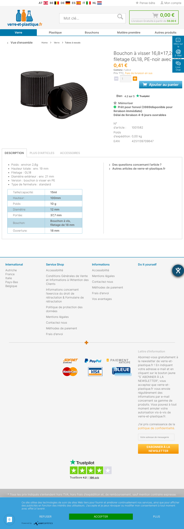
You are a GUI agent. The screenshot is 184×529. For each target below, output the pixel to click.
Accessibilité (54, 270)
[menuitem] (3, 3)
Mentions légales (57, 317)
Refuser (45, 516)
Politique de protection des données (64, 309)
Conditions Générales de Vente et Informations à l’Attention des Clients (67, 280)
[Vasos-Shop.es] (78, 2)
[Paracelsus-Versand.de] (68, 2)
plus (156, 516)
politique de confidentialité (156, 428)
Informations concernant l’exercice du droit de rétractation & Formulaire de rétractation (65, 295)
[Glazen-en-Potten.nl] (99, 2)
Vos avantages (102, 299)
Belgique (11, 286)
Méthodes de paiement (61, 328)
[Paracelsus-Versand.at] (45, 2)
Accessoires (70, 153)
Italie (8, 278)
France (10, 274)
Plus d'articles (42, 153)
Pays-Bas (11, 282)
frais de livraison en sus (138, 73)
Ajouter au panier (163, 84)
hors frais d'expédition (85, 494)
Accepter (101, 516)
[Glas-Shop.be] (56, 2)
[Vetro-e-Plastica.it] (88, 2)
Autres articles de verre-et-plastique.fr (138, 168)
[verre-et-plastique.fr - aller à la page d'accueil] (30, 18)
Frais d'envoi (54, 334)
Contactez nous (56, 322)
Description (14, 153)
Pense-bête (147, 3)
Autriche (11, 270)
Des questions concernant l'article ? (137, 164)
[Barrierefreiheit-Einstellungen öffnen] (178, 270)
